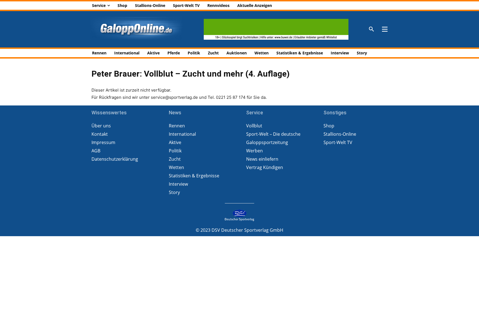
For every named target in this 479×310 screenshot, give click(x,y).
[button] (371, 29)
